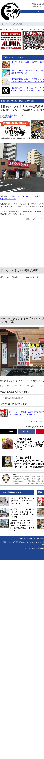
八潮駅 (10, 117)
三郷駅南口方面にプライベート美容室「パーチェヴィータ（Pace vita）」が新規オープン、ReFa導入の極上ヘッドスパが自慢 (22, 525)
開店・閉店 (13, 29)
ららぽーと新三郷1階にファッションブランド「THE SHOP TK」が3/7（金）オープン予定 (22, 500)
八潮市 (5, 117)
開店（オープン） (22, 29)
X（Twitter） (8, 431)
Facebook (26, 431)
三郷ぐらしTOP (4, 29)
